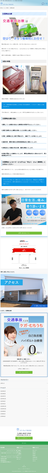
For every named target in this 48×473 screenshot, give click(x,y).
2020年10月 (3, 408)
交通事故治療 (35, 457)
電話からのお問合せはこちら (24, 438)
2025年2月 (3, 391)
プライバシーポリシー (26, 468)
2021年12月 (3, 398)
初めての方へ (35, 450)
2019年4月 (2, 416)
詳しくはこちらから (24, 372)
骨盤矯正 (34, 453)
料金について (19, 457)
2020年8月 (3, 411)
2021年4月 (2, 401)
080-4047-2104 (25, 433)
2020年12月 (3, 406)
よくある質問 (19, 453)
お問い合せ (18, 459)
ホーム (18, 450)
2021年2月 (2, 403)
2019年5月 (2, 413)
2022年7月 (3, 396)
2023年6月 (3, 393)
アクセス (18, 455)
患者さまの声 (35, 459)
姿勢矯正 (34, 455)
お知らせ (2, 383)
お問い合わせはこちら (24, 233)
